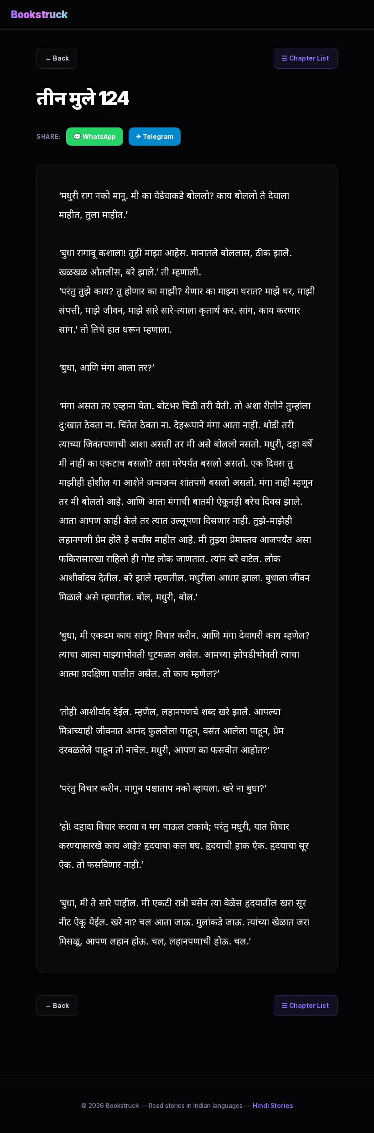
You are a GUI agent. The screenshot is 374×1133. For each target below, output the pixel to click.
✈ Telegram (154, 136)
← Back (57, 58)
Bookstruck (39, 14)
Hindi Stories (273, 1105)
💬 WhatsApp (94, 136)
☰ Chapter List (305, 58)
